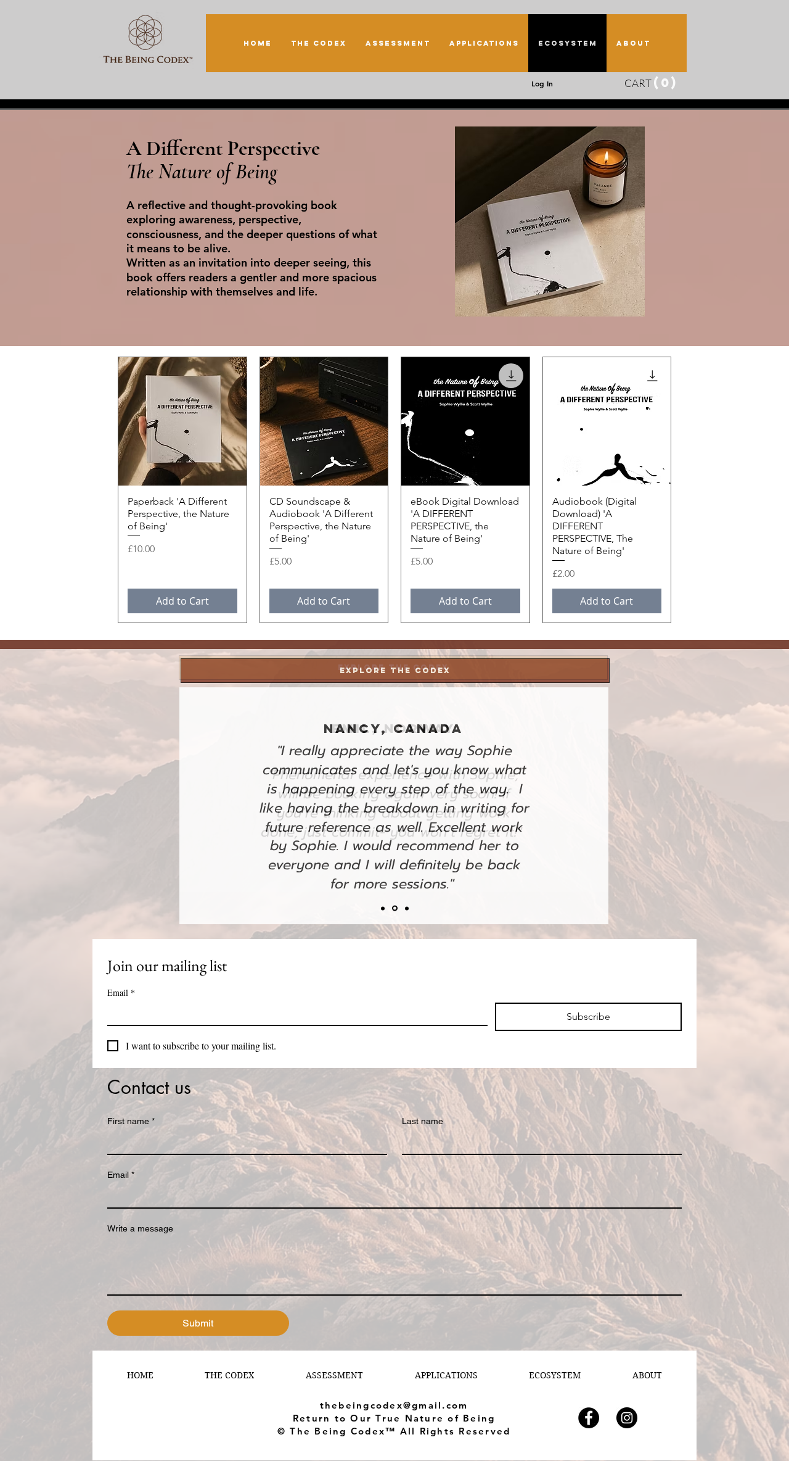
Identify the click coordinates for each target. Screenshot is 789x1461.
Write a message (140, 1228)
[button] (639, 83)
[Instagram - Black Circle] (626, 1417)
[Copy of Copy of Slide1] (407, 908)
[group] (394, 490)
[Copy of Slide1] (383, 908)
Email (120, 1175)
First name (131, 1121)
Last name (422, 1121)
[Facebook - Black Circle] (588, 1417)
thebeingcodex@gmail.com (394, 1405)
